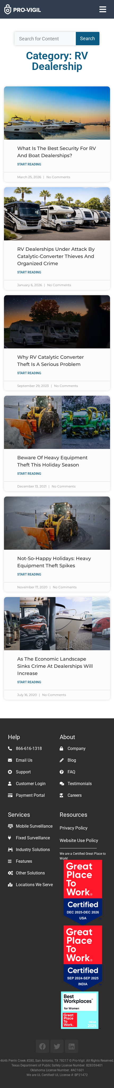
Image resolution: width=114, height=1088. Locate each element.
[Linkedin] (71, 1046)
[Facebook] (42, 1046)
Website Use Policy (79, 840)
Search (87, 38)
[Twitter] (57, 1046)
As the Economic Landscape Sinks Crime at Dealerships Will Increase (55, 666)
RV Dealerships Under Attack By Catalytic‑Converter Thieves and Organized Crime (56, 256)
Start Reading (29, 164)
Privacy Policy (73, 828)
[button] (102, 9)
